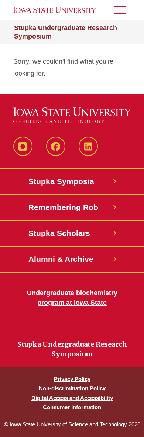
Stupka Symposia (61, 181)
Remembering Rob (63, 207)
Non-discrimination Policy (72, 388)
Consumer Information (72, 407)
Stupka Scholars (59, 233)
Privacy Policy (72, 379)
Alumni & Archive (60, 259)
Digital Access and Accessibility (72, 398)
